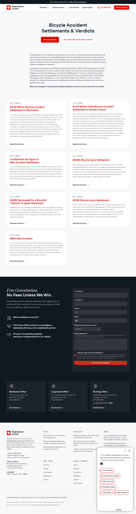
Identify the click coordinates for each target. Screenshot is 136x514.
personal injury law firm (14, 441)
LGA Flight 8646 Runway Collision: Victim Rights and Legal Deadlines (115, 444)
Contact (46, 479)
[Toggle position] (125, 450)
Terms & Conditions (52, 497)
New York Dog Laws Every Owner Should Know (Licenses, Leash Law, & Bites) (86, 443)
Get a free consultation (78, 2)
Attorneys (46, 465)
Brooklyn (76, 468)
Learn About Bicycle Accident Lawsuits (78, 40)
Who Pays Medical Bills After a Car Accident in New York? (54, 448)
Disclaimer (63, 497)
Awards (45, 468)
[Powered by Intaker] (119, 509)
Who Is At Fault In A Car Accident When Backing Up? (54, 436)
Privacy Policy (40, 497)
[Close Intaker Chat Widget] (129, 450)
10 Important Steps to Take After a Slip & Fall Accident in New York (86, 436)
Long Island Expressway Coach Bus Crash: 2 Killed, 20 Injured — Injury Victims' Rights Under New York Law (115, 437)
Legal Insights (87, 7)
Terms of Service (51, 505)
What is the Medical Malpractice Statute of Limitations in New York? (54, 442)
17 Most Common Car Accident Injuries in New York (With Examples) (86, 450)
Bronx (75, 465)
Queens (76, 479)
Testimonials (47, 476)
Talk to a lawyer (122, 7)
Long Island (77, 472)
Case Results (74, 7)
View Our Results (49, 40)
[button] (44, 8)
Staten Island (78, 483)
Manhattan (77, 476)
